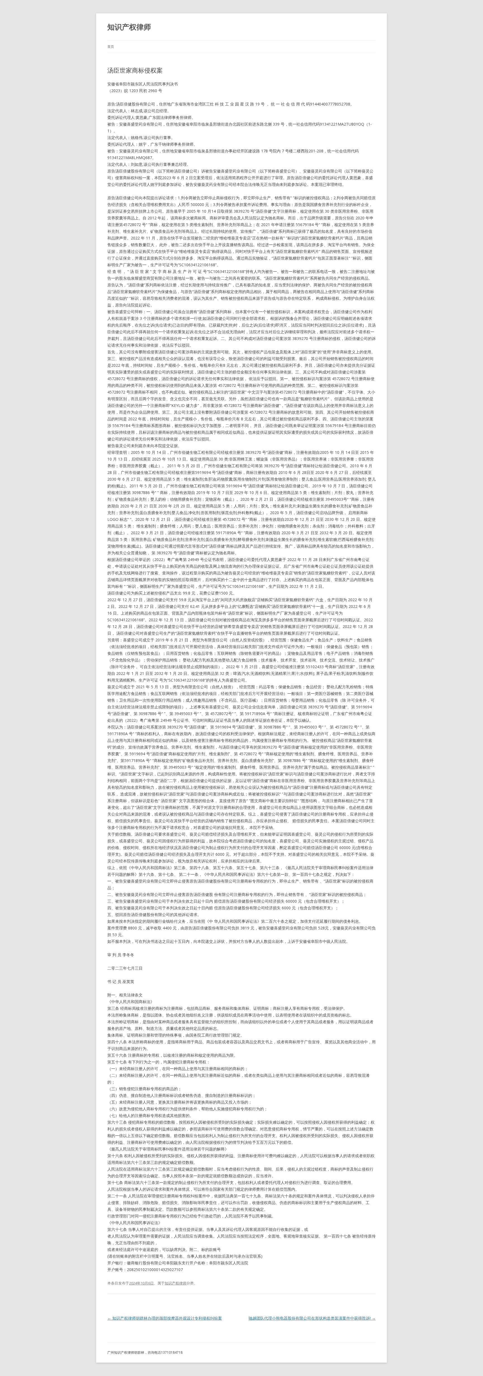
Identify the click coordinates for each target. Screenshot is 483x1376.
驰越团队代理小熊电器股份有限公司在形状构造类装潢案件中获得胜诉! (312, 1318)
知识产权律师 (129, 27)
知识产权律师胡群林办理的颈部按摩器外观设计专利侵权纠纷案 (164, 1318)
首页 (110, 46)
